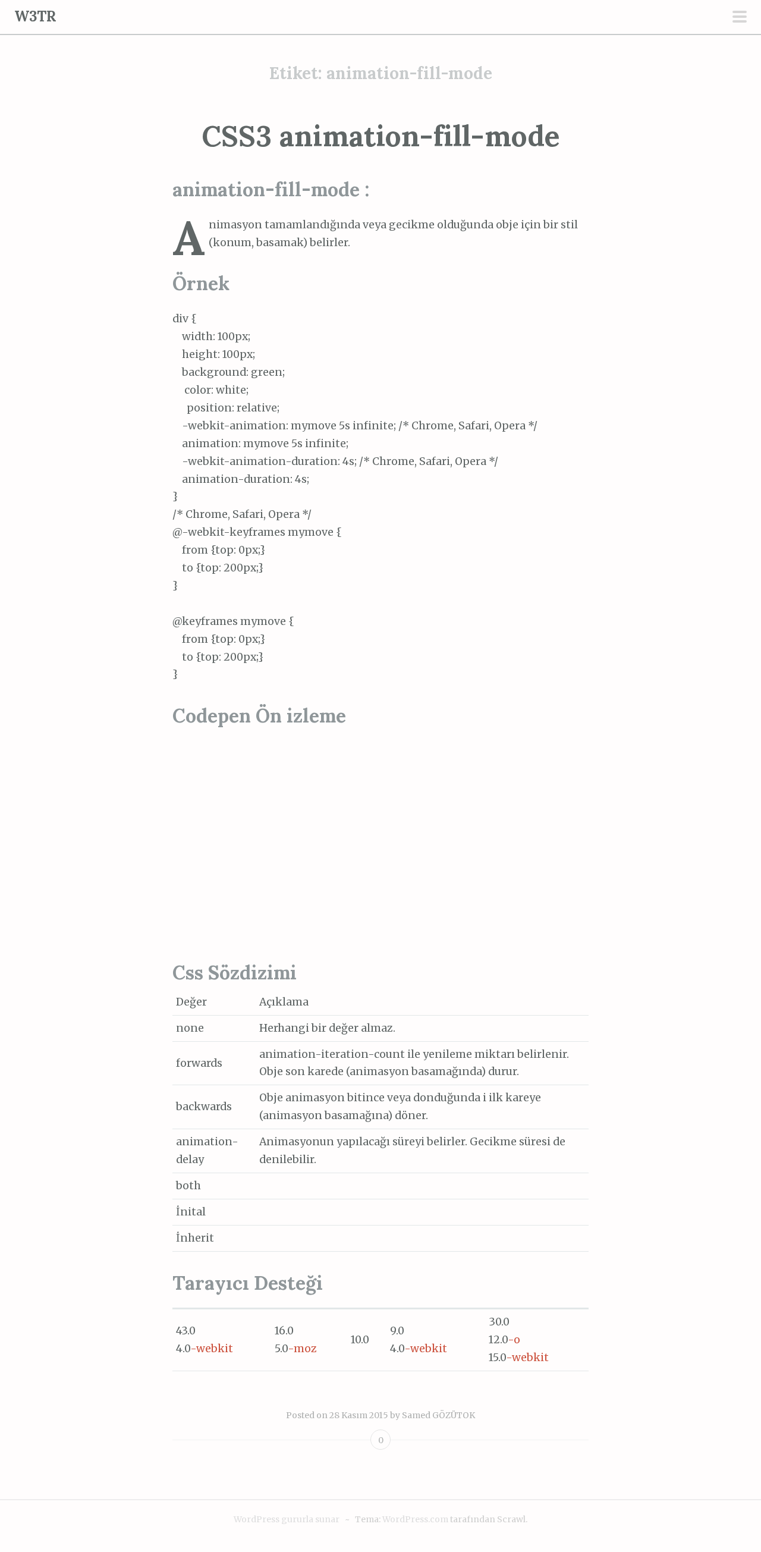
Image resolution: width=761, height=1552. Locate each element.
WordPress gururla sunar (286, 1519)
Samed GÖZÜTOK (438, 1415)
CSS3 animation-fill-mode (381, 136)
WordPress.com (415, 1519)
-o (514, 1339)
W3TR (35, 16)
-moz (302, 1348)
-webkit (211, 1348)
